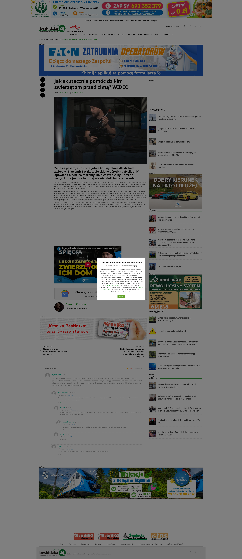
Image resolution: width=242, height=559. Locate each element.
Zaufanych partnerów (112, 285)
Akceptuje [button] (121, 296)
